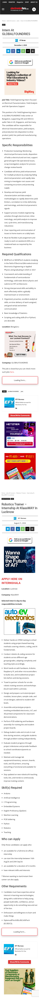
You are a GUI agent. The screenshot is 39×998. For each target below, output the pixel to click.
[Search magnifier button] (34, 9)
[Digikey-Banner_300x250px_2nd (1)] (20, 94)
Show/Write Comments (20, 415)
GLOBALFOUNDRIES (13, 391)
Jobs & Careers (11, 21)
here (12, 372)
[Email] (28, 51)
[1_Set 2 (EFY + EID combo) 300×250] (20, 479)
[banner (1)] (20, 356)
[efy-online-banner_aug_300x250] (20, 447)
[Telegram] (8, 51)
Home (4, 21)
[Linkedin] (18, 51)
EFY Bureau (23, 40)
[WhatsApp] (23, 51)
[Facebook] (13, 51)
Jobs (18, 21)
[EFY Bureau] (17, 40)
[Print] (33, 51)
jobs (22, 391)
